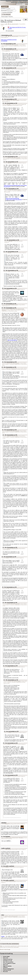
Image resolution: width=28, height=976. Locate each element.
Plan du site (5, 971)
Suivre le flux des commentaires (10, 943)
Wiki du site (5, 964)
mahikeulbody (8, 849)
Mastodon (4, 310)
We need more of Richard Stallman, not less (11, 21)
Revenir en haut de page (5, 949)
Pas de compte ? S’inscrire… (7, 16)
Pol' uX (7, 304)
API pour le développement (8, 968)
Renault (7, 50)
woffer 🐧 (7, 24)
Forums (25, 1)
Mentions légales (6, 956)
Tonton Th (7, 837)
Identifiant (3, 8)
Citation (2, 936)
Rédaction (14, 2)
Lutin (9, 271)
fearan (7, 557)
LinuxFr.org (23, 8)
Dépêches (8, 1)
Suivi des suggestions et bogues (9, 963)
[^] (1, 43)
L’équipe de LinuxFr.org (7, 959)
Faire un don (5, 957)
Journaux (15, 1)
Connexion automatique (7, 12)
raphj (7, 368)
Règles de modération (7, 966)
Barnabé (7, 69)
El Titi (7, 588)
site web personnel (14, 24)
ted (6, 881)
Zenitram (7, 44)
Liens (20, 1)
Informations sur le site (7, 960)
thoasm (9, 732)
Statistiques (5, 967)
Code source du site (7, 970)
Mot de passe (4, 10)
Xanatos (8, 289)
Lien (2, 20)
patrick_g (7, 916)
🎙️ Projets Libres (23, 2)
